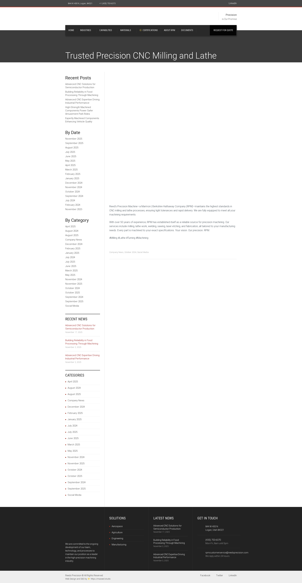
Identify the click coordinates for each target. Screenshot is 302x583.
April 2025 (70, 165)
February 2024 (72, 204)
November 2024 (73, 187)
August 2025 (71, 147)
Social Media (143, 252)
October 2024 (130, 252)
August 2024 (71, 230)
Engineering (117, 538)
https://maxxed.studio (100, 579)
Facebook (205, 575)
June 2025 (70, 156)
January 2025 (72, 178)
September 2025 (74, 143)
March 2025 (71, 169)
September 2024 (74, 196)
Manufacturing (119, 544)
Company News (116, 252)
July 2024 (70, 200)
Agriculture (117, 532)
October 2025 (72, 292)
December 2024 (73, 182)
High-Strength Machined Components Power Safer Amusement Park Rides (79, 110)
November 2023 (73, 209)
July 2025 (70, 152)
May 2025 (70, 160)
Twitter (219, 575)
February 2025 (72, 174)
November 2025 (73, 138)
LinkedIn (232, 3)
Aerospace (117, 526)
